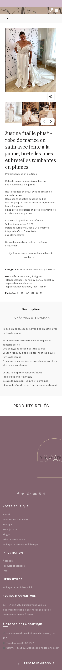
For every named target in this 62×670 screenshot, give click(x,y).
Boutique (7, 524)
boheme (29, 279)
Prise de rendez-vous (14, 539)
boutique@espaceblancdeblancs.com (38, 647)
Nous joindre (10, 529)
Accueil (7, 514)
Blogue (6, 534)
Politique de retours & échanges (21, 544)
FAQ (5, 570)
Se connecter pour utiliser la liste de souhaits (33, 255)
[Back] (5, 18)
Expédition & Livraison (31, 318)
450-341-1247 (26, 643)
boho (39, 279)
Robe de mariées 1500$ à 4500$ (37, 269)
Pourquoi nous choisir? (15, 519)
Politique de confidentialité (17, 587)
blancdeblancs (14, 279)
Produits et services (14, 565)
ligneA (42, 286)
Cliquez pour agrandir (51, 96)
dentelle (48, 279)
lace (35, 286)
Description (31, 309)
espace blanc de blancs (19, 283)
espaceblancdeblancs (18, 286)
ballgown (37, 276)
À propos (8, 560)
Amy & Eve (24, 276)
